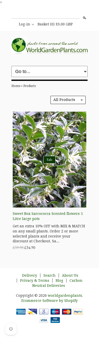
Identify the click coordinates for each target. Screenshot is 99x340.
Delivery (29, 275)
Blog (59, 280)
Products (29, 86)
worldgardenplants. (65, 295)
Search (84, 18)
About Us (70, 275)
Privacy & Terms (34, 280)
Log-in (24, 24)
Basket (55, 24)
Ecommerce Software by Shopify (49, 301)
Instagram (49, 12)
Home (15, 86)
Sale (49, 159)
